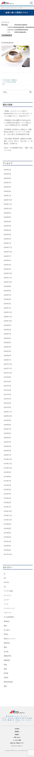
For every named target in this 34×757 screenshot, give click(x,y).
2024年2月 (7, 269)
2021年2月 (7, 407)
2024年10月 (8, 252)
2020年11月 (8, 412)
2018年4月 (7, 541)
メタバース (7, 612)
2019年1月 (7, 507)
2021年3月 (7, 403)
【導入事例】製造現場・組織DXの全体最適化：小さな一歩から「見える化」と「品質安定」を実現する (18, 140)
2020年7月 (7, 429)
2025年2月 (7, 239)
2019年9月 (7, 472)
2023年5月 (7, 299)
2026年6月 (7, 174)
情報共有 (7, 643)
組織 (5, 669)
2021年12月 (8, 364)
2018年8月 (7, 528)
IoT (5, 587)
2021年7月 (7, 386)
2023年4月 (7, 303)
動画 (5, 625)
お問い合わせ (17, 737)
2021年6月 (7, 390)
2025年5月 (7, 226)
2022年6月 (7, 338)
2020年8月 (7, 425)
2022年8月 (7, 329)
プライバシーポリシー (17, 746)
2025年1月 (7, 243)
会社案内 (17, 729)
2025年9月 (7, 213)
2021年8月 (7, 381)
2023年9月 (7, 286)
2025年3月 (7, 234)
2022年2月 (7, 355)
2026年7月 (7, 169)
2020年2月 (7, 450)
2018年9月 (7, 524)
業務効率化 (7, 656)
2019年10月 (8, 468)
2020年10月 (8, 416)
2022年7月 (7, 334)
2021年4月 (7, 399)
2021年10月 (8, 373)
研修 (5, 664)
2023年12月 (8, 273)
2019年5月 (7, 489)
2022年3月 (7, 351)
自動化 (6, 677)
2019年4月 (7, 494)
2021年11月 (8, 368)
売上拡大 (7, 630)
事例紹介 (7, 621)
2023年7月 (7, 295)
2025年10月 (8, 208)
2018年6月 (7, 533)
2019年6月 (7, 485)
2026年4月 (7, 182)
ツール (6, 604)
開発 (5, 686)
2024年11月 (8, 247)
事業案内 (17, 731)
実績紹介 (17, 734)
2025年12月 (8, 200)
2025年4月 (7, 230)
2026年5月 (7, 178)
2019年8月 (7, 476)
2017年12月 (8, 554)
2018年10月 (8, 520)
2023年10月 (8, 282)
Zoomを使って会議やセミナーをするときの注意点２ (9, 82)
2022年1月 (7, 360)
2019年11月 (8, 463)
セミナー (7, 600)
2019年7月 (7, 481)
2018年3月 (7, 546)
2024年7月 (7, 256)
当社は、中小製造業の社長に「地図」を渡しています (18, 149)
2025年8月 (7, 217)
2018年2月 (7, 550)
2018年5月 (7, 537)
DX (5, 578)
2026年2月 (7, 191)
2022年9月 (7, 325)
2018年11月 (8, 515)
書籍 (5, 647)
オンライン (7, 595)
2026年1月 (7, 195)
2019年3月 (7, 498)
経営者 (6, 673)
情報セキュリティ (10, 638)
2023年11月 (8, 277)
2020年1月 (7, 455)
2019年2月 (7, 502)
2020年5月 (7, 437)
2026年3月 (7, 187)
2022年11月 (8, 316)
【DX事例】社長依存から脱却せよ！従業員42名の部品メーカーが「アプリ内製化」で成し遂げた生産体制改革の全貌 (18, 131)
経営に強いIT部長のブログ (11, 7)
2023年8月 (7, 290)
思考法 (6, 634)
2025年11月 (8, 204)
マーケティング (9, 608)
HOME (2, 7)
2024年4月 (7, 260)
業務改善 (7, 660)
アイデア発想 (8, 591)
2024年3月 (7, 265)
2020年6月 (7, 433)
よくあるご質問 (17, 740)
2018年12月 (8, 511)
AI (4, 574)
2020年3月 (7, 446)
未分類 (6, 651)
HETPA (6, 582)
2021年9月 (7, 377)
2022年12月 (8, 312)
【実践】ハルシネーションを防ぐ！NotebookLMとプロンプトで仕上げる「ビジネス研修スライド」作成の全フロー (18, 113)
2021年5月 (7, 394)
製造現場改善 (8, 682)
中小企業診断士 (9, 617)
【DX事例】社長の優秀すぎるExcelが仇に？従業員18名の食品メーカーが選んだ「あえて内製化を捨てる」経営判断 (17, 122)
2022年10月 (8, 321)
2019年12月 (8, 459)
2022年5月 (7, 342)
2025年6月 (7, 221)
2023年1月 (7, 308)
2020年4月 (7, 442)
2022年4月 (7, 347)
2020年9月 (7, 420)
